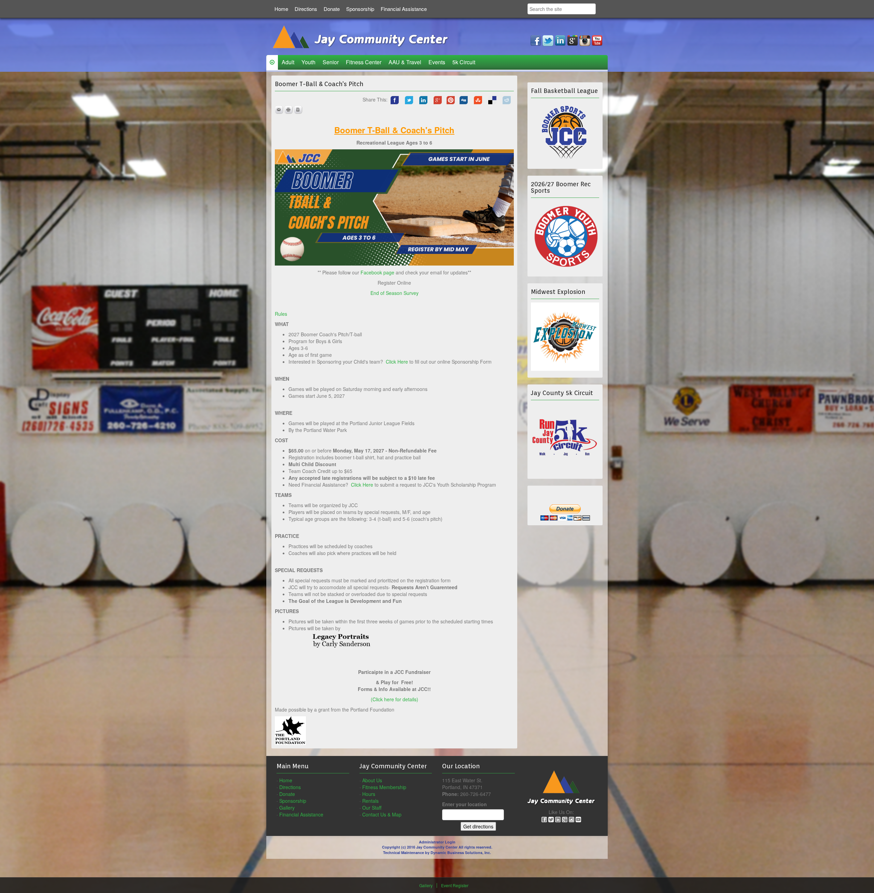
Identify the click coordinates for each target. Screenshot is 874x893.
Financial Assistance (404, 8)
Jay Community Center (379, 39)
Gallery (287, 807)
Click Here (397, 361)
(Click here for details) (394, 699)
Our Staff (371, 807)
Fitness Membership (384, 787)
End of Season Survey (394, 292)
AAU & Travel (405, 62)
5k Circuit (463, 62)
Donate (332, 8)
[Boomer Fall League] (565, 132)
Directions (306, 8)
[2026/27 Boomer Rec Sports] (565, 234)
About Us (372, 780)
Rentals (370, 800)
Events (436, 62)
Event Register (454, 885)
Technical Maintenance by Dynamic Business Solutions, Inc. (437, 852)
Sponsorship (360, 8)
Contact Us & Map (381, 814)
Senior (331, 62)
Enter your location (464, 804)
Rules (281, 313)
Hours (368, 793)
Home (281, 8)
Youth (308, 62)
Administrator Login (437, 841)
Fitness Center (363, 62)
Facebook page (377, 272)
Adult (288, 62)
